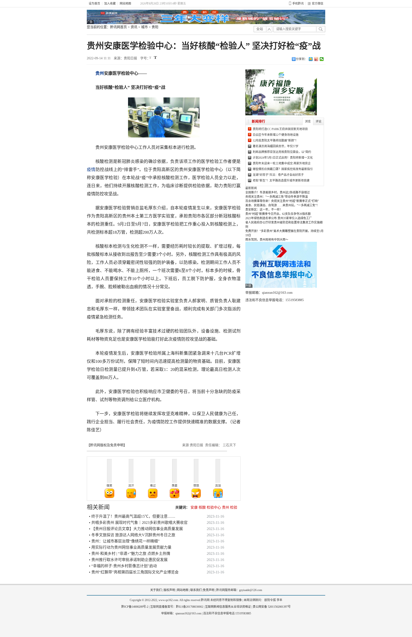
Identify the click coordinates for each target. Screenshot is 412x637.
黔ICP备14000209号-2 (134, 606)
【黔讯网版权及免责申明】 (107, 445)
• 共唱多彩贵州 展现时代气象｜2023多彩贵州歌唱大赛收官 (138, 523)
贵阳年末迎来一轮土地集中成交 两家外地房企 (282, 163)
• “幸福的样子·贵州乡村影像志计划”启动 (123, 566)
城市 (144, 27)
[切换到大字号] (155, 57)
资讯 (134, 27)
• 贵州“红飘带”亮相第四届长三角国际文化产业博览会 (134, 572)
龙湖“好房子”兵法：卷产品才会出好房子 (278, 175)
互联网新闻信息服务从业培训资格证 (228, 606)
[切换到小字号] (150, 58)
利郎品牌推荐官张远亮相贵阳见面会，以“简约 (282, 152)
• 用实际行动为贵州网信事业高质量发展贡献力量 (130, 547)
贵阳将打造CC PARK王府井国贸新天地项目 (280, 129)
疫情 (91, 169)
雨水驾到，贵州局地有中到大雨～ (266, 239)
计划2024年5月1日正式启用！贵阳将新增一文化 (283, 157)
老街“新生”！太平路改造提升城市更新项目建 (281, 180)
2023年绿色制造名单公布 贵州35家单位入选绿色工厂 (278, 218)
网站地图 (125, 3)
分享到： (301, 59)
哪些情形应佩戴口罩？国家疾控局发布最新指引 (283, 169)
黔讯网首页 (118, 27)
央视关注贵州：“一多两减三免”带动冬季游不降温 (276, 196)
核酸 (202, 507)
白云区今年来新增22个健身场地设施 (276, 134)
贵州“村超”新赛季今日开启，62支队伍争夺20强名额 (278, 214)
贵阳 (155, 27)
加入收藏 (110, 3)
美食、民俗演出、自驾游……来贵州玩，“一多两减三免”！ (282, 205)
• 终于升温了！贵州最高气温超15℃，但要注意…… (132, 516)
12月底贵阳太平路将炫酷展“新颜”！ (275, 140)
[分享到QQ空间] (311, 59)
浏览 (308, 121)
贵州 (99, 73)
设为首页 (94, 3)
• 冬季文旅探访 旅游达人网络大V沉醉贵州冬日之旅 (132, 535)
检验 (233, 507)
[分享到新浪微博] (316, 59)
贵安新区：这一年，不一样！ (264, 209)
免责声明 (208, 590)
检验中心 (214, 507)
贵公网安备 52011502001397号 (272, 606)
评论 (318, 121)
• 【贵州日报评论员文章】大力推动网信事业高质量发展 (136, 529)
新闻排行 (258, 121)
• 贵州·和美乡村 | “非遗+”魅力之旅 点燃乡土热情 (129, 553)
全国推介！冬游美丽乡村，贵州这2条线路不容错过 (277, 192)
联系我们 (196, 590)
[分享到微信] (322, 59)
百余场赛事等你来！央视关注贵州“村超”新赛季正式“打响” (282, 201)
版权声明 (169, 590)
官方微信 (317, 3)
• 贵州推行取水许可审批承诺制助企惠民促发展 (128, 560)
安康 (194, 507)
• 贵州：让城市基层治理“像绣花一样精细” (124, 541)
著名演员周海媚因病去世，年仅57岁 (276, 146)
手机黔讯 (298, 3)
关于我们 (156, 590)
